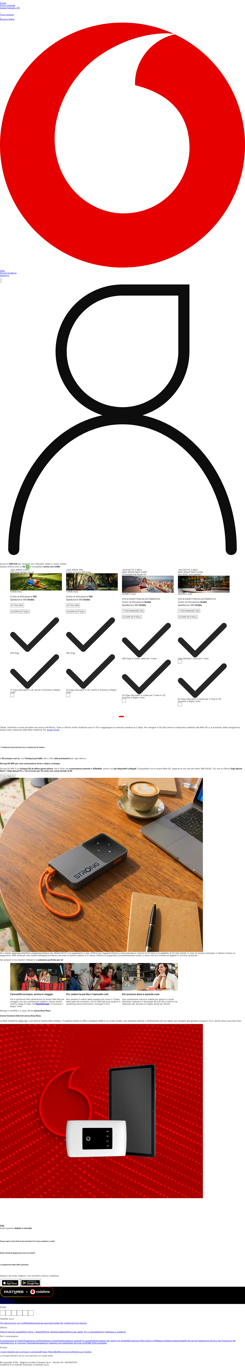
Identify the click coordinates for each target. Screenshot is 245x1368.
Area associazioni (47, 1323)
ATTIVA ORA (17, 605)
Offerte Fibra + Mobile (31, 1332)
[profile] (122, 421)
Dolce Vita (103, 1332)
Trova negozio (80, 1323)
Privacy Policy (47, 1352)
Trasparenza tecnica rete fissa (211, 1340)
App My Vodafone (64, 1323)
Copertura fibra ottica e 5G (143, 1340)
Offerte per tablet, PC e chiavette (82, 1332)
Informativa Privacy (25, 1221)
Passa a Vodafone (117, 1332)
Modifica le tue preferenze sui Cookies (72, 1352)
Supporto (4, 275)
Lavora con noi (7, 1300)
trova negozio (7, 776)
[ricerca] (1, 280)
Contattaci (175, 1340)
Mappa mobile (163, 1340)
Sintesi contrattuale (53, 1340)
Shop (2, 270)
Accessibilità (101, 1343)
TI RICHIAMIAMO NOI (133, 610)
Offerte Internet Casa (10, 1332)
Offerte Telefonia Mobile (54, 1332)
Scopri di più (53, 730)
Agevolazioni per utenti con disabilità (112, 1340)
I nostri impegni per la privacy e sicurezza (20, 1352)
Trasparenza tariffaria (33, 1340)
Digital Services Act (76, 1343)
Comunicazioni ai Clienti (11, 1340)
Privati (3, 3)
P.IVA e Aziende (7, 5)
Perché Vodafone (8, 273)
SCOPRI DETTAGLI (20, 611)
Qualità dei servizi (188, 1340)
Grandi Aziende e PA (10, 8)
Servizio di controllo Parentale (21, 1343)
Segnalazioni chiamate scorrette (51, 1343)
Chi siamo (5, 1298)
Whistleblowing (7, 1303)
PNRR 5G (90, 1343)
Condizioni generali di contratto (78, 1340)
